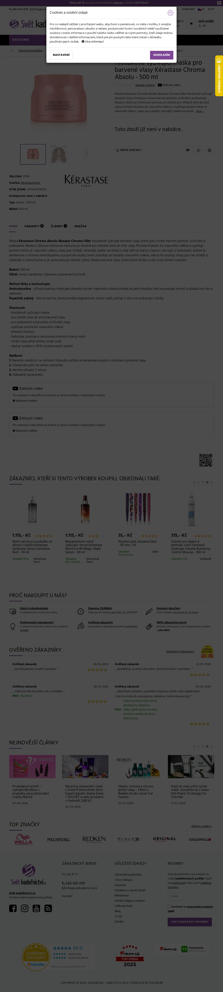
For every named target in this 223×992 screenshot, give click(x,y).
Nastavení (61, 55)
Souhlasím (161, 55)
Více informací (94, 41)
